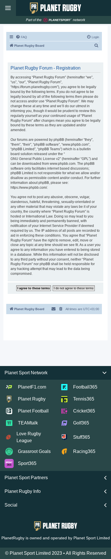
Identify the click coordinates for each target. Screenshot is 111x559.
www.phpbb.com (62, 164)
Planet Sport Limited (91, 538)
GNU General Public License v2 (35, 159)
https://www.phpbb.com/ (29, 188)
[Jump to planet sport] (57, 20)
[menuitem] (21, 37)
